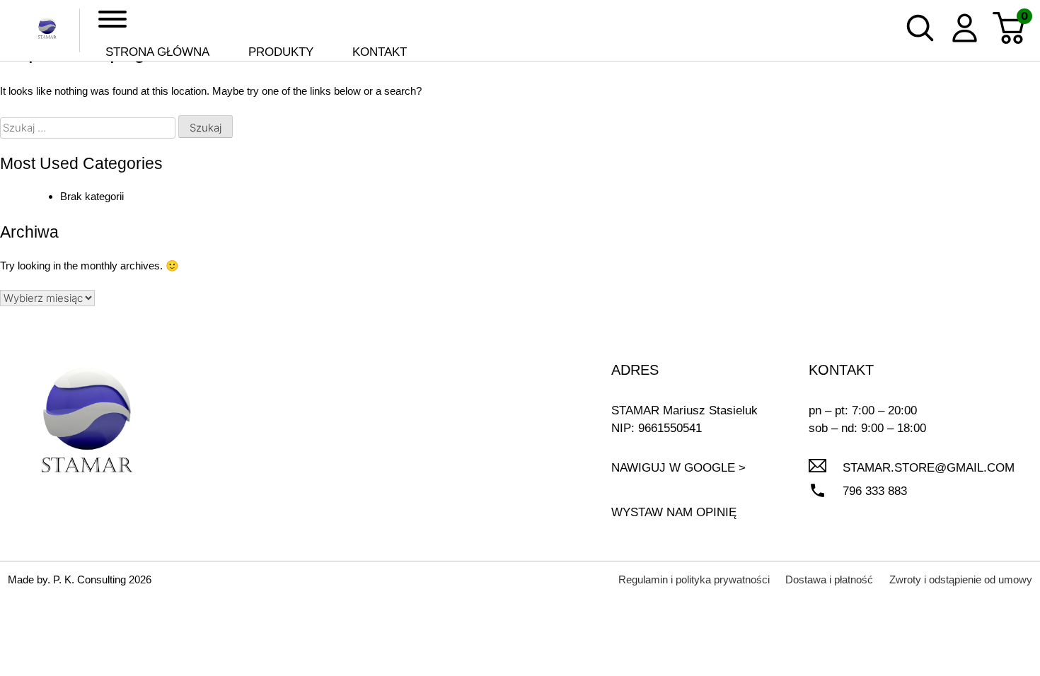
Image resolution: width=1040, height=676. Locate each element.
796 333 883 (875, 491)
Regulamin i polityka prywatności (694, 579)
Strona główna (157, 52)
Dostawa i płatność (829, 579)
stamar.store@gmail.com (929, 467)
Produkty (280, 52)
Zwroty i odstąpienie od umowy (960, 579)
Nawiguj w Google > (678, 467)
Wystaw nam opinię (673, 512)
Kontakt (379, 52)
